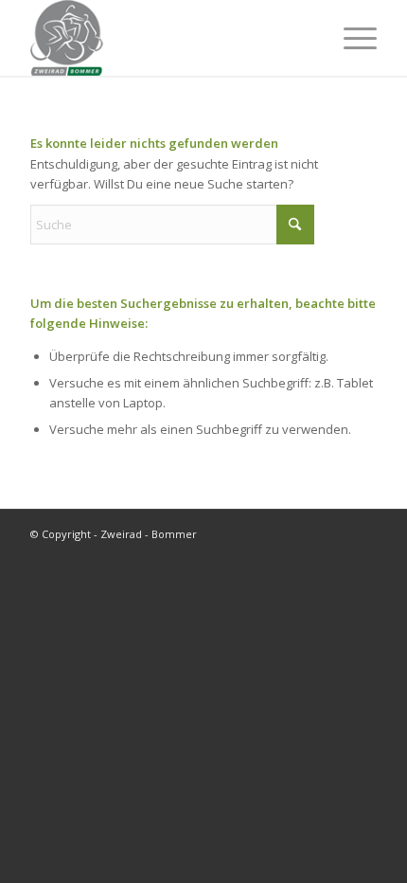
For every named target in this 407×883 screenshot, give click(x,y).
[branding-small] (168, 38)
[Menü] (351, 38)
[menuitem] (351, 38)
